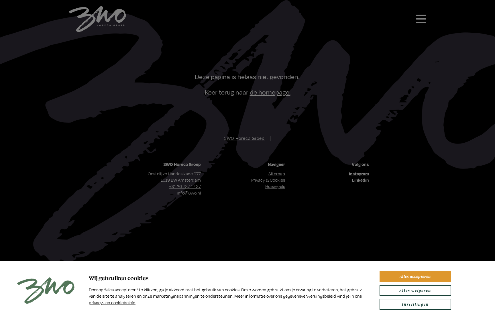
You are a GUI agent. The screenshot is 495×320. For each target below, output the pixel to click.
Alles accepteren (415, 276)
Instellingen (415, 304)
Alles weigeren (415, 290)
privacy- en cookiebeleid (112, 302)
